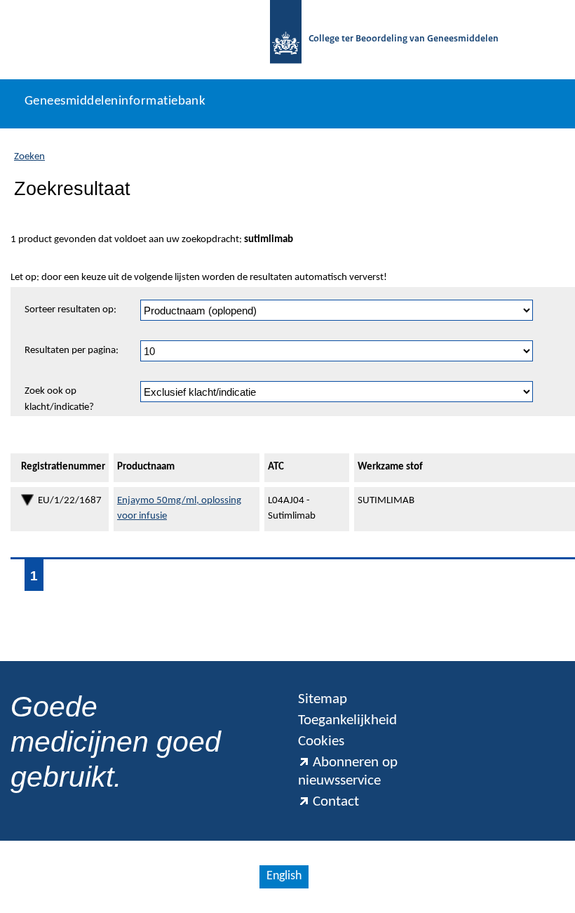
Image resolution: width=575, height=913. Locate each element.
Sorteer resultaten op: (70, 310)
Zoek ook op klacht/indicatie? (59, 399)
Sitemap (322, 699)
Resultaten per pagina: (72, 350)
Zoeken (29, 157)
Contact (336, 801)
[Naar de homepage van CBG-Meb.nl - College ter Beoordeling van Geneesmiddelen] (286, 39)
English (284, 876)
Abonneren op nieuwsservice (348, 771)
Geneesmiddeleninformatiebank (115, 101)
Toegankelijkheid (347, 720)
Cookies (321, 741)
